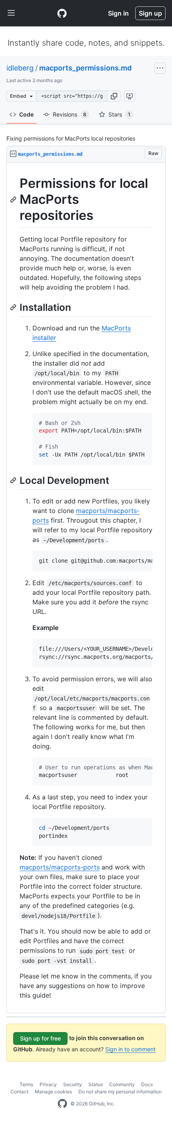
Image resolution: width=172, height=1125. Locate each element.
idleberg (20, 68)
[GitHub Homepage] (62, 1104)
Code (26, 114)
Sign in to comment (130, 1049)
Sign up (150, 13)
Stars (119, 114)
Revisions (69, 114)
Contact (19, 1092)
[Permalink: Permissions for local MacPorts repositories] (14, 199)
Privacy (48, 1084)
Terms (26, 1084)
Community (122, 1084)
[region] (86, 588)
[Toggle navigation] (11, 13)
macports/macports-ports (60, 867)
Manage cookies (53, 1092)
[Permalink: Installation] (14, 307)
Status (95, 1084)
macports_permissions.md (85, 68)
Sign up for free (40, 1038)
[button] (114, 96)
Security (72, 1084)
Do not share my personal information (120, 1092)
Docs (147, 1084)
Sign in (118, 13)
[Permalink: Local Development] (14, 480)
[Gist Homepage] (62, 13)
